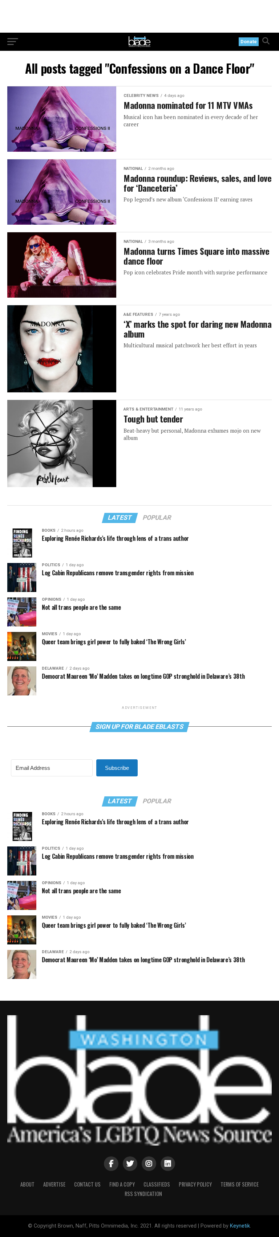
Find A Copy (122, 1184)
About (27, 1184)
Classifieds (156, 1184)
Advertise (54, 1184)
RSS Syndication (143, 1193)
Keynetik (240, 1226)
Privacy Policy (195, 1184)
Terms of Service (240, 1184)
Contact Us (87, 1184)
